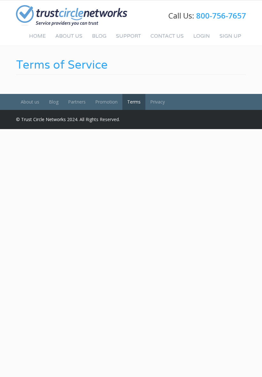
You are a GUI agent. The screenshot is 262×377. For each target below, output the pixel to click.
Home (37, 36)
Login (201, 36)
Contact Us (167, 36)
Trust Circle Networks (43, 119)
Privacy (157, 102)
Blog (99, 36)
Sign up (230, 36)
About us (30, 102)
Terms (134, 102)
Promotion (106, 102)
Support (128, 36)
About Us (68, 36)
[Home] (71, 15)
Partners (77, 102)
